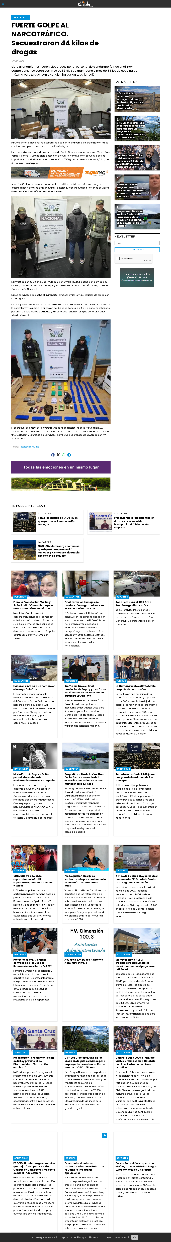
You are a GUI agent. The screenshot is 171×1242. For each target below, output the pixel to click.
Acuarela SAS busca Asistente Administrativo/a (83, 961)
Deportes (20, 597)
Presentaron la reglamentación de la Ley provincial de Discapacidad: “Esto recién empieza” (134, 522)
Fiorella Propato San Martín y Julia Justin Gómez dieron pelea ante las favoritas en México (33, 605)
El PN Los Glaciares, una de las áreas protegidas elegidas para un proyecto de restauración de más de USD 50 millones (84, 1062)
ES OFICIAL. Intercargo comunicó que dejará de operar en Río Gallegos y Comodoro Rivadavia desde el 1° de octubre (59, 550)
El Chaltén (71, 769)
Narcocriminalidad (30, 447)
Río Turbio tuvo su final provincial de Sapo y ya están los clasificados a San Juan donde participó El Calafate (85, 690)
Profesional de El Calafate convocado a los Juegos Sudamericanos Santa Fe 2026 (32, 963)
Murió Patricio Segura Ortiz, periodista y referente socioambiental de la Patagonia (34, 777)
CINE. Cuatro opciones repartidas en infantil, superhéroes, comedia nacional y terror (33, 880)
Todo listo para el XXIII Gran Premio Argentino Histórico (133, 603)
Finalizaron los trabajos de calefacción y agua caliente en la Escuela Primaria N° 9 (84, 605)
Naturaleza (21, 769)
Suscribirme (137, 250)
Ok (134, 1237)
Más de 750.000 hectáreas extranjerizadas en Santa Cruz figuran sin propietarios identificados (130, 101)
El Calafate (72, 597)
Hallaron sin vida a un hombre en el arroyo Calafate (34, 687)
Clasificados (73, 954)
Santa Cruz (20, 17)
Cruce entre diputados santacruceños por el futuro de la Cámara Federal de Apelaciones (84, 1168)
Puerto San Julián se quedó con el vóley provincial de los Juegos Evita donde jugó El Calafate (136, 1166)
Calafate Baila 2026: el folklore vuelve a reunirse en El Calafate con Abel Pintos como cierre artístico (135, 1062)
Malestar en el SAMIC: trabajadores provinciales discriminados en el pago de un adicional (135, 964)
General (19, 871)
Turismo (121, 681)
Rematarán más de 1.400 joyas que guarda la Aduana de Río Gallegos (58, 521)
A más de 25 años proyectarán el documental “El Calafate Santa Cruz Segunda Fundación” (137, 879)
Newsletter (125, 236)
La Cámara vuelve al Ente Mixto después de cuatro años (136, 687)
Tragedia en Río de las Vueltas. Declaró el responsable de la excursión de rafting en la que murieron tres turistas (84, 779)
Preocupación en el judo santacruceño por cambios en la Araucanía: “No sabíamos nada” (85, 880)
